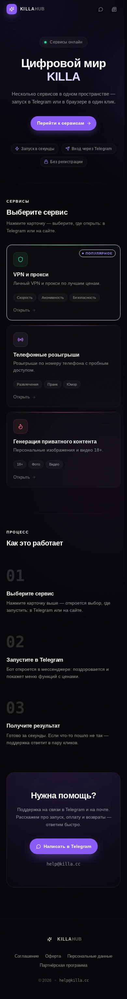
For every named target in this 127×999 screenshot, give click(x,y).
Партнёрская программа (63, 965)
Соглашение (27, 956)
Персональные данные (89, 956)
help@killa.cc (63, 864)
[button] (63, 282)
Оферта (53, 956)
